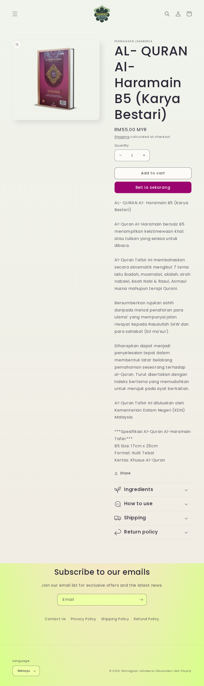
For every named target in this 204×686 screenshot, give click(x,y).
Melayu (24, 670)
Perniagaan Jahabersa (138, 671)
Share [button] (125, 473)
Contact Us (55, 618)
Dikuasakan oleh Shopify (174, 671)
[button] (14, 13)
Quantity (121, 145)
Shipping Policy (115, 618)
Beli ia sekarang (153, 187)
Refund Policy (146, 618)
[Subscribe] (141, 600)
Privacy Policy (83, 618)
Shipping (122, 137)
